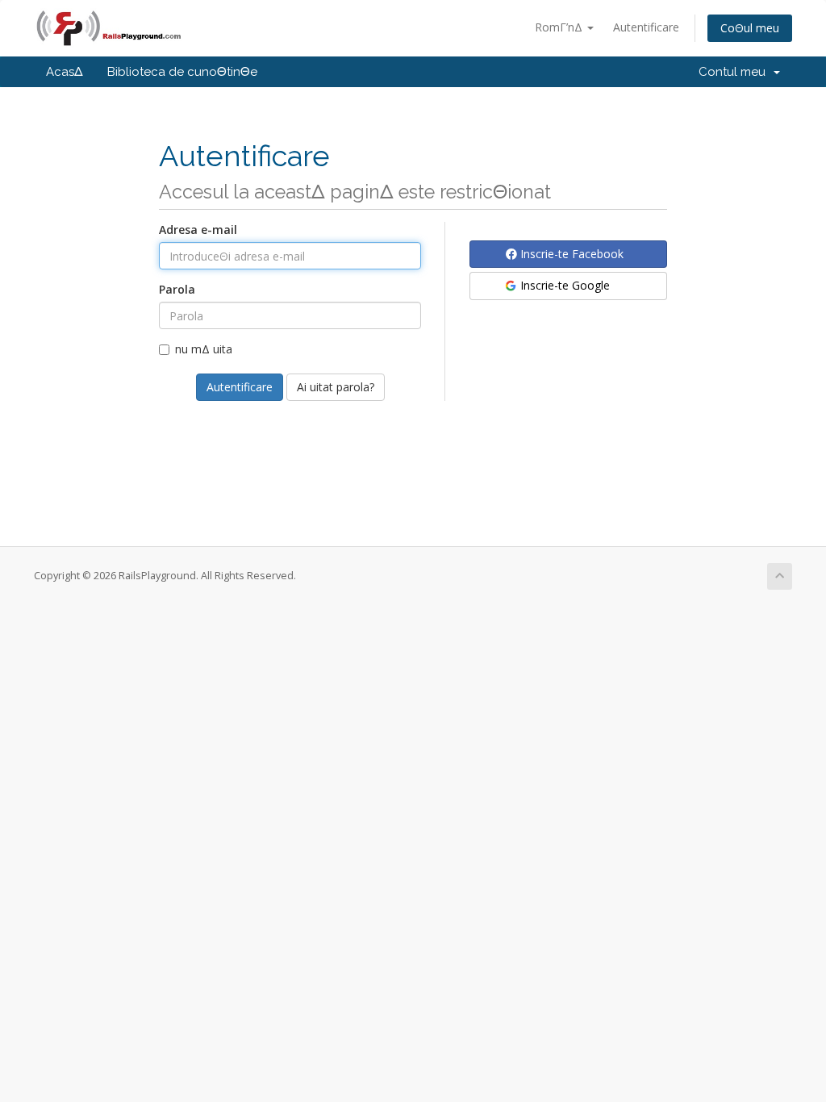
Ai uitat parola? (335, 386)
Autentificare (646, 27)
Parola (177, 289)
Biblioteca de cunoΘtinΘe (182, 72)
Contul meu (735, 72)
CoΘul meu (749, 27)
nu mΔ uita (203, 349)
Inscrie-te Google (563, 285)
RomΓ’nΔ (560, 27)
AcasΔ (64, 72)
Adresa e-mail (198, 229)
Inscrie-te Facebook (570, 253)
